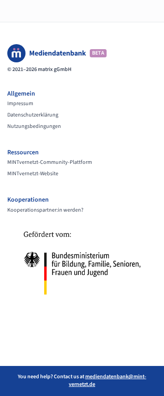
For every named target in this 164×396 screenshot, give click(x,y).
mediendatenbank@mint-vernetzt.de (107, 380)
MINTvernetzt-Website (32, 174)
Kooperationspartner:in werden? (45, 210)
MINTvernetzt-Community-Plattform (49, 162)
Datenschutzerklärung (32, 115)
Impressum (20, 103)
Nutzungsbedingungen (34, 126)
